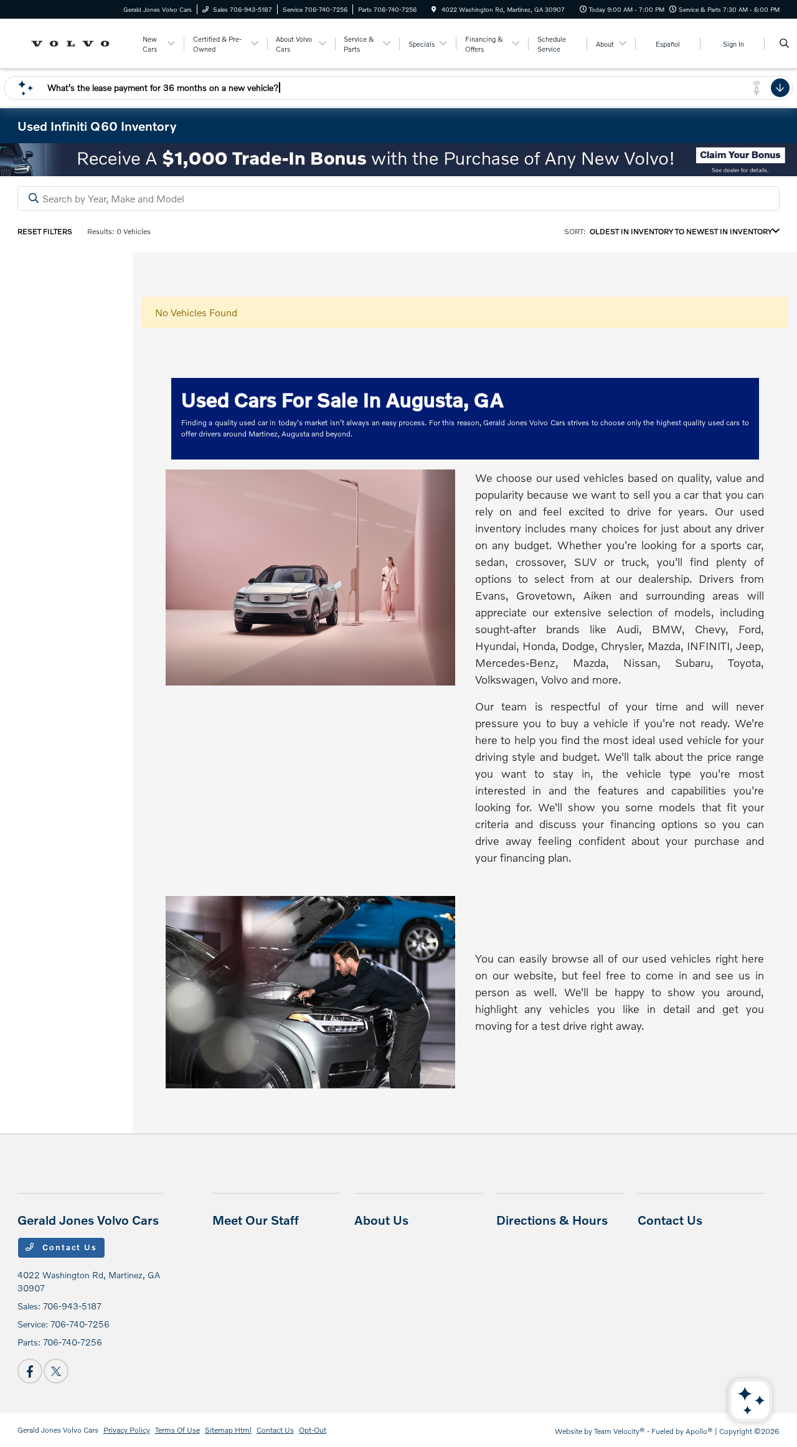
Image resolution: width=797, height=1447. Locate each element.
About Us (381, 1219)
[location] (434, 9)
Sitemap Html (228, 1430)
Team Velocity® (619, 1431)
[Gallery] (398, 159)
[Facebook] (29, 1371)
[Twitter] (56, 1371)
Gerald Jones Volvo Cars (57, 1430)
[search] (784, 43)
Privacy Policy (126, 1430)
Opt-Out (312, 1430)
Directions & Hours (552, 1219)
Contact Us (68, 1247)
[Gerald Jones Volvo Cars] (73, 42)
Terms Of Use (177, 1430)
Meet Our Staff (255, 1219)
